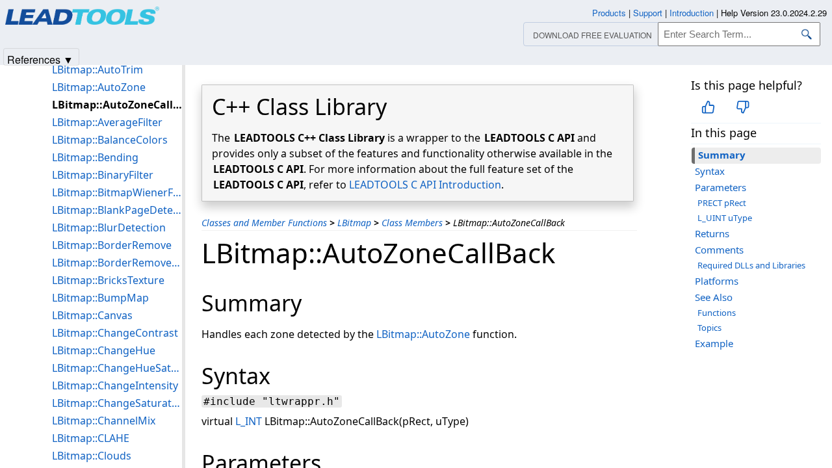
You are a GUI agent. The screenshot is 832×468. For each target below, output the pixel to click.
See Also (714, 297)
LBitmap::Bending (95, 157)
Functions (716, 312)
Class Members (412, 222)
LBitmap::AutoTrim (97, 69)
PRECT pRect (721, 203)
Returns (712, 233)
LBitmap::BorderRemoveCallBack (117, 262)
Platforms (716, 280)
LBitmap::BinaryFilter (102, 175)
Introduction (692, 12)
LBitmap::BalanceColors (110, 140)
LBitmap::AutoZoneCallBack (117, 105)
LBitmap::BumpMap (100, 298)
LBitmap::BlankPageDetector (117, 210)
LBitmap (354, 222)
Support (647, 12)
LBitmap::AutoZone (423, 334)
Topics (709, 327)
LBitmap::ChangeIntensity (115, 385)
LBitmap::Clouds (91, 455)
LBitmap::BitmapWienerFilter (117, 192)
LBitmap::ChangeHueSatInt (117, 368)
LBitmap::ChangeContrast (115, 333)
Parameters (720, 187)
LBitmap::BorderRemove (112, 245)
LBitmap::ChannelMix (103, 420)
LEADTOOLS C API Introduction (425, 184)
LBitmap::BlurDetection (109, 227)
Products (609, 12)
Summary (722, 154)
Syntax (710, 170)
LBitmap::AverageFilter (107, 122)
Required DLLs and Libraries (751, 265)
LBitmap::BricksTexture (108, 280)
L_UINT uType (724, 218)
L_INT (248, 421)
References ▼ (40, 59)
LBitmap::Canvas (92, 315)
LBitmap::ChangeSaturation (117, 403)
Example (714, 343)
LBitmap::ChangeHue (103, 350)
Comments (719, 249)
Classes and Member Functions (264, 222)
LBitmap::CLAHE (90, 438)
